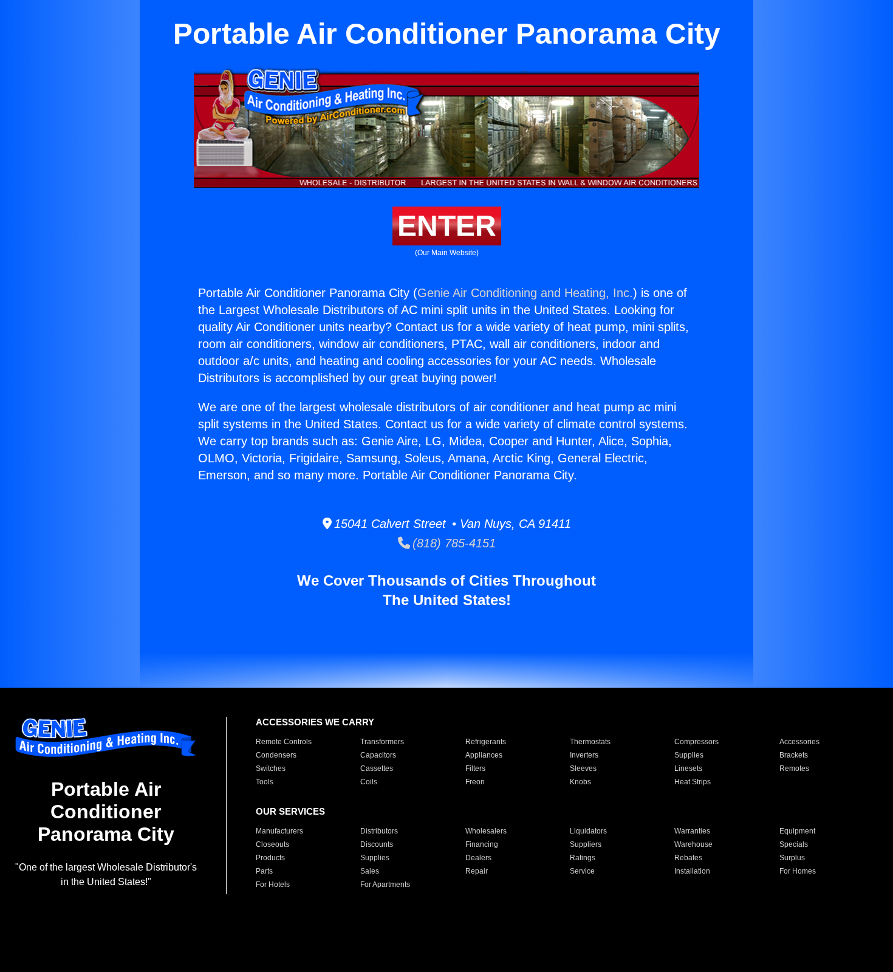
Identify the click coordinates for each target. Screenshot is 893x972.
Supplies (688, 755)
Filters (475, 768)
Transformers (382, 742)
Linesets (688, 768)
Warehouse (693, 844)
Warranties (692, 831)
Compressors (696, 742)
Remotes (794, 768)
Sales (369, 871)
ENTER (446, 226)
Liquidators (588, 831)
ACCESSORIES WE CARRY (315, 722)
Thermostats (590, 742)
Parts (264, 871)
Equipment (797, 831)
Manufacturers (279, 831)
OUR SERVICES (290, 811)
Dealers (478, 858)
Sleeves (583, 768)
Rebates (688, 858)
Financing (481, 844)
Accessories (799, 742)
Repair (476, 871)
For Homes (797, 871)
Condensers (276, 755)
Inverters (584, 755)
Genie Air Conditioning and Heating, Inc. (525, 292)
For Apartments (385, 884)
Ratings (582, 858)
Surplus (792, 858)
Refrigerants (485, 742)
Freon (475, 782)
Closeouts (272, 844)
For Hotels (273, 884)
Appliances (483, 755)
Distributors (379, 831)
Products (270, 858)
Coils (368, 782)
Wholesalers (486, 831)
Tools (264, 782)
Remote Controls (284, 742)
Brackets (793, 755)
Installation (692, 871)
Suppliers (585, 844)
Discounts (376, 844)
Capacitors (378, 755)
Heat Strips (692, 782)
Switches (271, 768)
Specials (793, 844)
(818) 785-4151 (453, 543)
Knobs (580, 782)
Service (582, 871)
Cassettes (376, 768)
